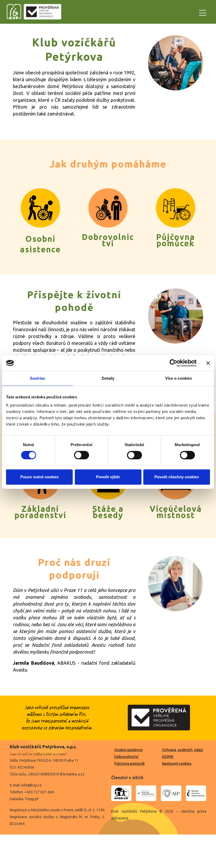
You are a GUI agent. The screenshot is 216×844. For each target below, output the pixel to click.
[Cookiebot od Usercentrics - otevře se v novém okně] (173, 363)
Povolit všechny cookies (176, 477)
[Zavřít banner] (208, 363)
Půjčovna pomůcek (175, 240)
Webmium (118, 839)
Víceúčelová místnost (176, 512)
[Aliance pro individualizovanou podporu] (171, 793)
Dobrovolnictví (108, 240)
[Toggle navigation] (202, 12)
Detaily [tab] (108, 378)
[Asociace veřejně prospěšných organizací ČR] (146, 793)
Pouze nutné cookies (39, 477)
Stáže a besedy (108, 512)
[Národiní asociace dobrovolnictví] (195, 793)
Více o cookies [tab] (178, 378)
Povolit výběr (108, 477)
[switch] (81, 455)
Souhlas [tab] (37, 378)
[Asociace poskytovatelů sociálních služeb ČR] (122, 793)
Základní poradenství (40, 512)
